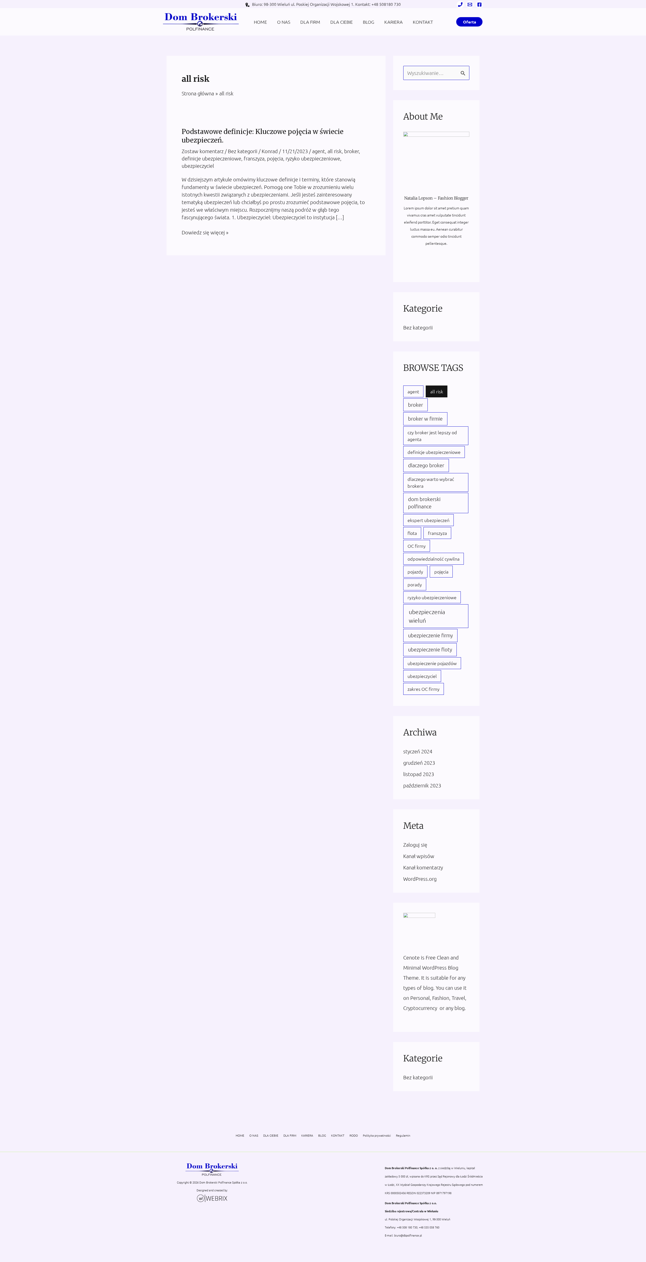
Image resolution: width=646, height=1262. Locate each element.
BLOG (368, 22)
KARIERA (393, 22)
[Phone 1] (460, 4)
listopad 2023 (418, 774)
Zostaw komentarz (203, 151)
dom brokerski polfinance (424, 503)
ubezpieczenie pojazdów (432, 663)
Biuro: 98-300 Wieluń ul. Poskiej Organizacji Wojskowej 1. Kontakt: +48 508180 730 (326, 4)
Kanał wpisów (418, 856)
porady (415, 584)
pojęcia (275, 158)
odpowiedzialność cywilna (434, 559)
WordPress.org (420, 879)
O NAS (283, 22)
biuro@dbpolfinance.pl (408, 1235)
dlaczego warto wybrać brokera (431, 482)
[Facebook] (479, 4)
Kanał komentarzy (423, 867)
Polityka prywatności (377, 1135)
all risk (335, 151)
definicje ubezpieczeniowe (211, 158)
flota (412, 533)
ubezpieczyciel (198, 166)
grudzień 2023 (419, 763)
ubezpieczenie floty (430, 649)
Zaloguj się (415, 845)
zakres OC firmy (424, 689)
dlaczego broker (426, 465)
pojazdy (415, 571)
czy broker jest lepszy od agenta (432, 435)
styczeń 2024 (417, 751)
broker (351, 151)
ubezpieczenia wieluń (427, 616)
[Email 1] (469, 4)
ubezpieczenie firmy (430, 635)
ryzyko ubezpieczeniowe (313, 158)
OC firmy (417, 546)
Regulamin (403, 1135)
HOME (260, 22)
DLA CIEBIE (341, 22)
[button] (469, 22)
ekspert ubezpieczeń (428, 520)
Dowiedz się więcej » (205, 232)
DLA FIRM (310, 22)
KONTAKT (423, 22)
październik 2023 (422, 785)
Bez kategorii (242, 151)
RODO (353, 1135)
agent (318, 151)
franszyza (254, 158)
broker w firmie (425, 419)
